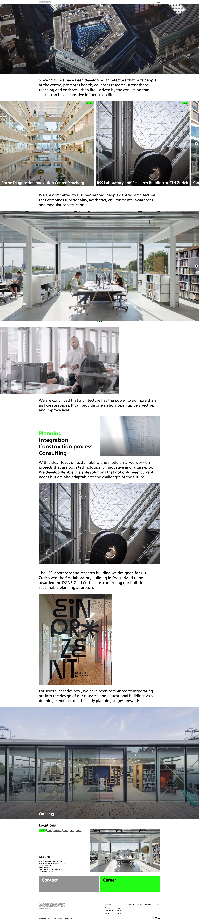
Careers (157, 904)
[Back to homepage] (45, 1)
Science (89, 103)
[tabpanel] (64, 863)
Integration (53, 440)
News (139, 904)
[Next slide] (196, 144)
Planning (50, 433)
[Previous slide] (2, 144)
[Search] (154, 2)
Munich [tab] (42, 830)
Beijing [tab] (79, 830)
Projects (131, 904)
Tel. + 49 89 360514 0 (46, 871)
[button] (97, 321)
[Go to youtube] (159, 919)
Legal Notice (58, 918)
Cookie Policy (68, 918)
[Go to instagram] (153, 919)
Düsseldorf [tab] (57, 830)
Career (44, 813)
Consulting (53, 453)
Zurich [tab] (65, 830)
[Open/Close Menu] (158, 2)
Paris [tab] (72, 830)
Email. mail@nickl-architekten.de (51, 869)
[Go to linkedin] (156, 919)
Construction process (66, 446)
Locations (108, 904)
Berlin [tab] (49, 830)
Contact (50, 880)
